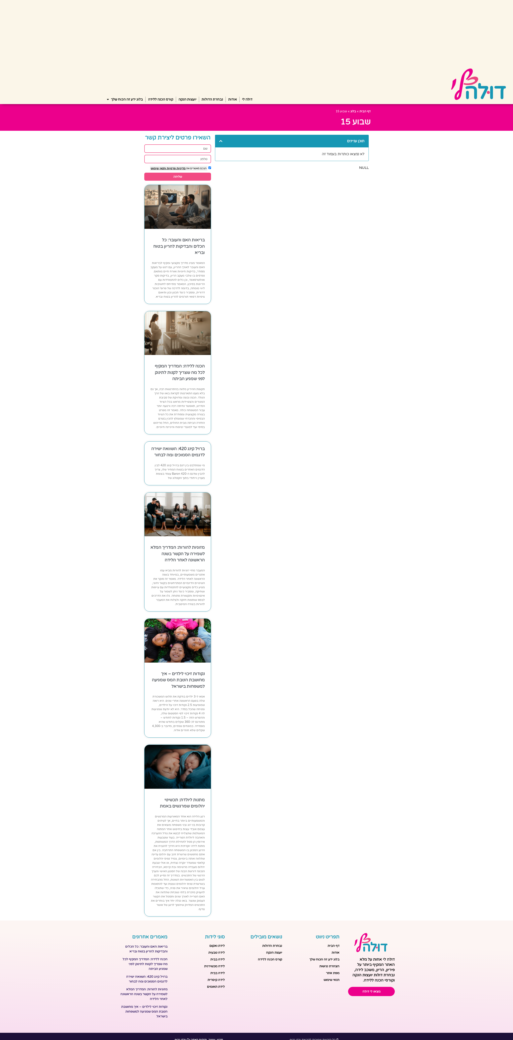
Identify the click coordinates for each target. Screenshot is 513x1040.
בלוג (353, 111)
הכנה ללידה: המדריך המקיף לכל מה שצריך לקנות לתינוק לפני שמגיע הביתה (180, 372)
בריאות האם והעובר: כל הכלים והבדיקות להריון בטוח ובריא (179, 246)
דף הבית (365, 111)
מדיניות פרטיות (176, 168)
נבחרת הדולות (212, 99)
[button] (220, 141)
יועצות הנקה (187, 99)
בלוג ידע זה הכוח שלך (127, 99)
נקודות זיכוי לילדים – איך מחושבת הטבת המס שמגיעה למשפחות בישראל (178, 680)
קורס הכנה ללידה (160, 99)
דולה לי (247, 99)
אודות (232, 99)
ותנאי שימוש (158, 168)
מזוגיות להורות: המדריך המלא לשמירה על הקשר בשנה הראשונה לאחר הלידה (177, 554)
